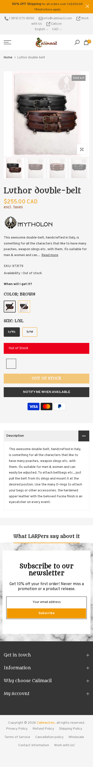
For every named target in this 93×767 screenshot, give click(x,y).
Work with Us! (64, 745)
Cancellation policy (49, 737)
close (87, 6)
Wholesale (76, 737)
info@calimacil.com (57, 19)
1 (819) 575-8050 (21, 19)
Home (8, 58)
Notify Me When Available (46, 392)
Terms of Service (17, 737)
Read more (49, 255)
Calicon (56, 24)
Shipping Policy (70, 729)
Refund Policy (43, 729)
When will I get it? (18, 284)
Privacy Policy (17, 729)
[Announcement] (44, 6)
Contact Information (33, 745)
